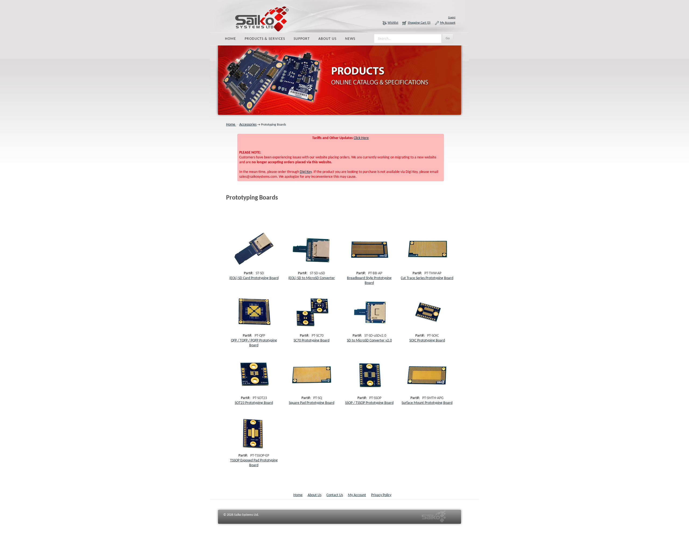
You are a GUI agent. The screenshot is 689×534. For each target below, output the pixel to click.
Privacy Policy (381, 495)
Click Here (361, 138)
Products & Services (265, 39)
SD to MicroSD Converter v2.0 (369, 341)
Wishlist (393, 22)
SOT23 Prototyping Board (254, 403)
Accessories (247, 125)
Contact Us (334, 495)
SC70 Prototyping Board (311, 341)
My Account (447, 22)
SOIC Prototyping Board (427, 341)
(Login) (451, 17)
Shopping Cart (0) (419, 22)
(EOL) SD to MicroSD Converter (311, 278)
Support (302, 39)
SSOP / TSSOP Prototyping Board (369, 403)
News (350, 39)
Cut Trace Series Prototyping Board (427, 278)
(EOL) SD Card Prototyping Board (254, 278)
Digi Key (306, 172)
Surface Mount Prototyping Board (427, 403)
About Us (327, 39)
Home (230, 39)
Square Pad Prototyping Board (311, 403)
